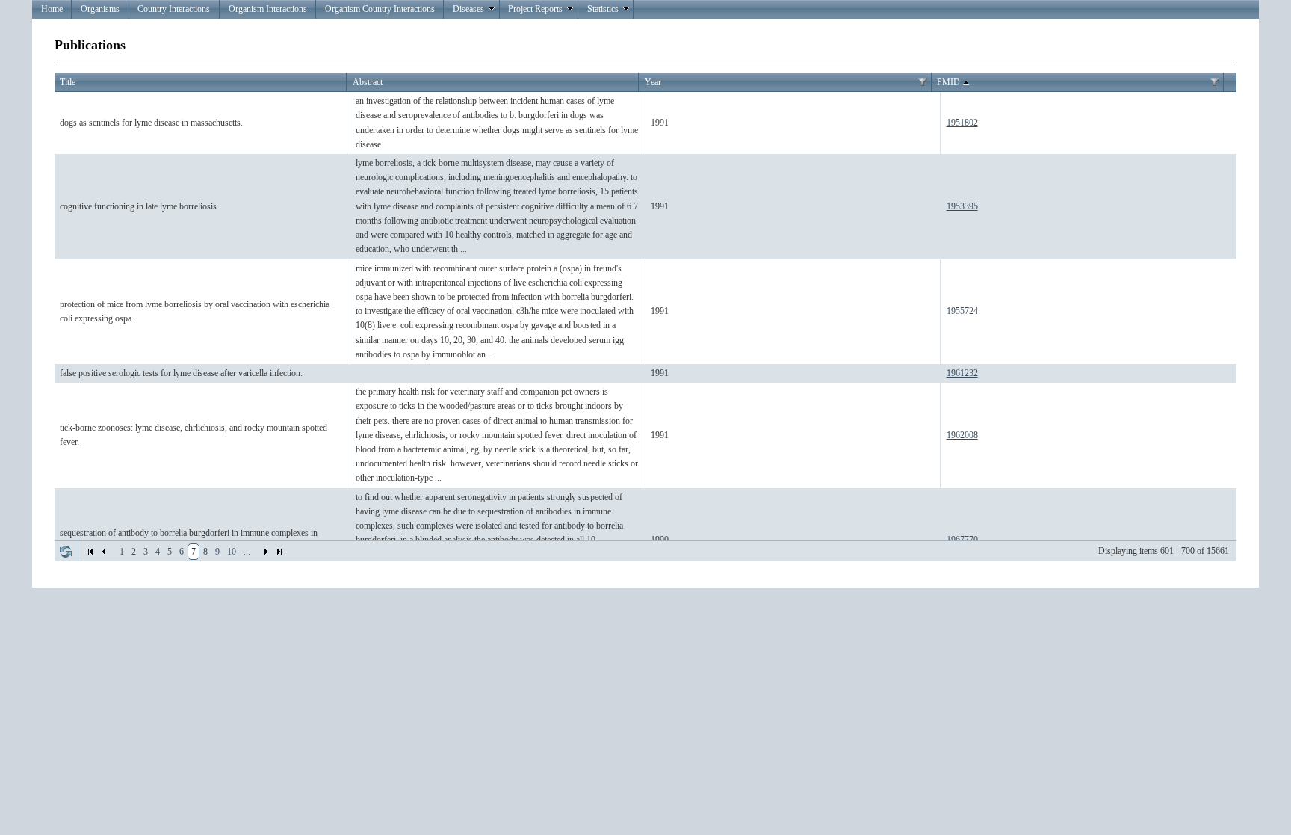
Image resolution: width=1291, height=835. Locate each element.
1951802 (962, 122)
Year (653, 82)
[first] (90, 551)
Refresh (66, 552)
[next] (266, 551)
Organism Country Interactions (380, 9)
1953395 (962, 206)
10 (231, 551)
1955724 (962, 311)
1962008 (962, 435)
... (247, 551)
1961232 (962, 373)
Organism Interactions (268, 9)
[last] (279, 551)
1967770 (962, 539)
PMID (948, 82)
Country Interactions (173, 9)
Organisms (100, 9)
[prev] (104, 551)
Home (52, 9)
